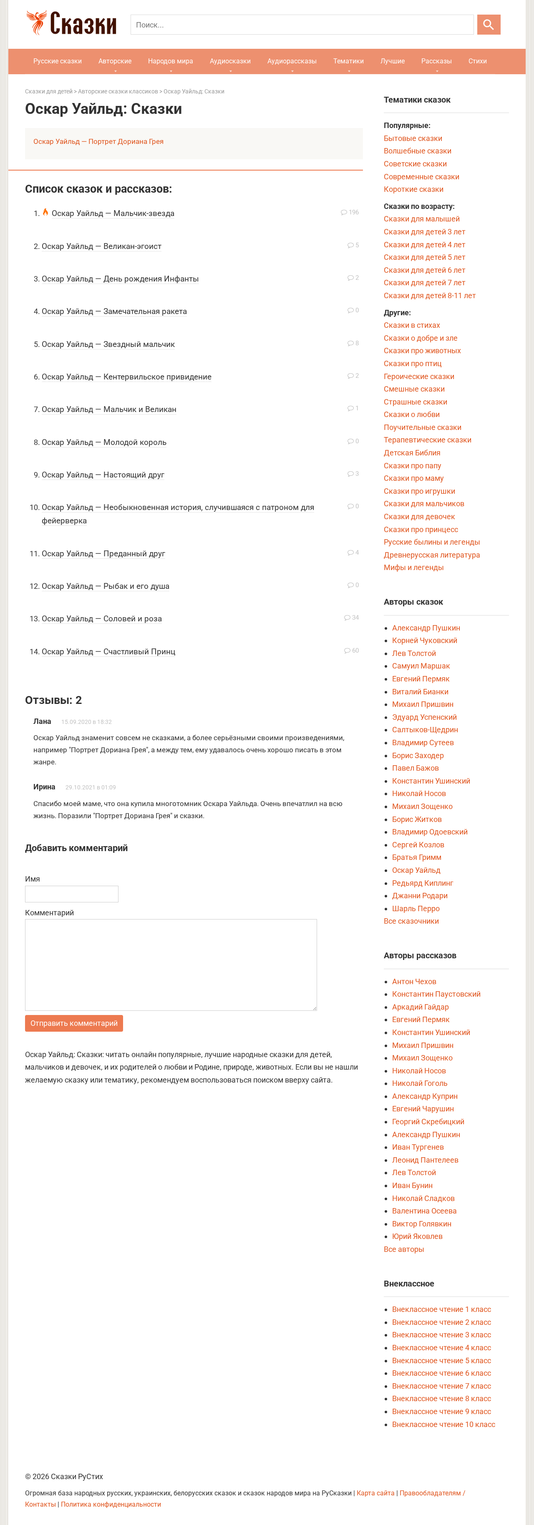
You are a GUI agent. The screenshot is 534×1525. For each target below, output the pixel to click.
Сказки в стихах (412, 325)
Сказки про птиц (413, 363)
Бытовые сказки (413, 138)
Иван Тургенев (418, 1147)
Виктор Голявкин (421, 1223)
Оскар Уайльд (416, 870)
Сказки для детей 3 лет (425, 231)
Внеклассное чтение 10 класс (443, 1424)
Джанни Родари (420, 895)
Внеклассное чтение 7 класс (441, 1386)
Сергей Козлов (418, 844)
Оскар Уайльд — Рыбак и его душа (105, 586)
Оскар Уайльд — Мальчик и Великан (109, 409)
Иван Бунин (412, 1185)
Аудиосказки (230, 61)
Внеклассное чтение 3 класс (441, 1334)
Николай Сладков (423, 1198)
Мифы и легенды (414, 567)
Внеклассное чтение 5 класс (441, 1360)
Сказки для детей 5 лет (425, 257)
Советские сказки (415, 163)
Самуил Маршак (421, 665)
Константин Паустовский (436, 994)
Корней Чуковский (424, 640)
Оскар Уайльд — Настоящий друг (103, 475)
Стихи (478, 61)
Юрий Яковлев (417, 1236)
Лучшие (392, 61)
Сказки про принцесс (421, 529)
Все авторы (404, 1249)
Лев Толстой (414, 653)
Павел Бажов (415, 768)
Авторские (114, 61)
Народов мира (170, 61)
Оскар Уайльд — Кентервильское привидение (127, 377)
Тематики (348, 61)
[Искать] (489, 25)
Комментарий (49, 912)
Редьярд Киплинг (422, 883)
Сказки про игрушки (419, 491)
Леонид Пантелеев (425, 1160)
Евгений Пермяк (421, 678)
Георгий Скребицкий (428, 1121)
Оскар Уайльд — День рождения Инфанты (120, 279)
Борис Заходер (418, 755)
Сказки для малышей (422, 218)
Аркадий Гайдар (420, 1006)
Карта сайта (376, 1493)
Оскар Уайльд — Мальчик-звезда (113, 213)
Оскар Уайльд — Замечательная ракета (114, 311)
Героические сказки (419, 376)
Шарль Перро (416, 908)
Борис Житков (417, 819)
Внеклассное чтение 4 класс (441, 1347)
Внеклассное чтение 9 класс (441, 1411)
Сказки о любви (412, 414)
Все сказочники (411, 921)
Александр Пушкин (426, 627)
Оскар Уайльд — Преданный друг (103, 553)
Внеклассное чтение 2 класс (441, 1322)
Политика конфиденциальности (111, 1504)
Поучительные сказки (422, 427)
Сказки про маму (414, 478)
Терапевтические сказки (427, 439)
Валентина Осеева (424, 1210)
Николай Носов (419, 793)
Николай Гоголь (420, 1083)
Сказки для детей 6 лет (425, 270)
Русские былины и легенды (432, 542)
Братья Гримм (416, 857)
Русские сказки (57, 61)
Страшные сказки (415, 401)
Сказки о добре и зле (421, 338)
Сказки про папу (412, 465)
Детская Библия (412, 452)
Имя (32, 878)
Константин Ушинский (431, 780)
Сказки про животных (422, 350)
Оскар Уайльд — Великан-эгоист (101, 246)
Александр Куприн (425, 1096)
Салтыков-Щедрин (425, 729)
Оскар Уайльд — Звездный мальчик (108, 344)
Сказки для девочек (419, 516)
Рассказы (436, 61)
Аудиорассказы (292, 61)
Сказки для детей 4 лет (425, 244)
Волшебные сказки (417, 150)
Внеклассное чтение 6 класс (441, 1373)
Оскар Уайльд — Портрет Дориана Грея (98, 141)
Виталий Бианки (420, 691)
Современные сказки (421, 176)
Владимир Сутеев (423, 742)
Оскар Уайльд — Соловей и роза (102, 618)
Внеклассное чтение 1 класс (441, 1309)
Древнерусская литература (432, 554)
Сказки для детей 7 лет (425, 282)
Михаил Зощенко (422, 806)
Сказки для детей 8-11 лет (430, 295)
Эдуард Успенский (424, 717)
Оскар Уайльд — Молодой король (104, 442)
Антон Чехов (414, 981)
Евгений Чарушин (423, 1108)
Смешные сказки (414, 388)
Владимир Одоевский (430, 831)
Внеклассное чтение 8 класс (441, 1398)
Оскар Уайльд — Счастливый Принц (108, 651)
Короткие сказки (413, 189)
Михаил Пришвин (422, 704)
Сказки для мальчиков (424, 503)
